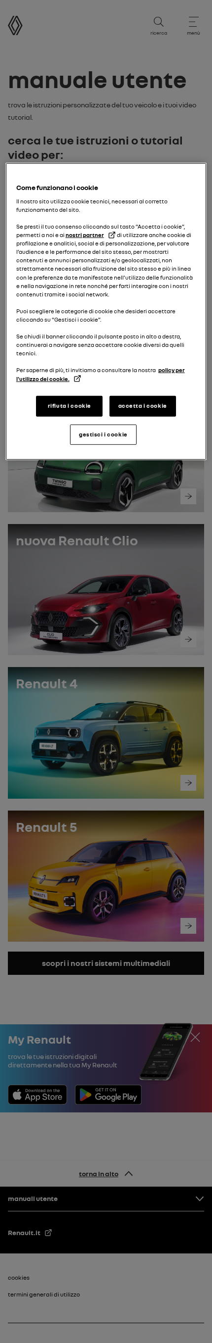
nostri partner (85, 235)
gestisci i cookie (103, 434)
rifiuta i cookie (69, 405)
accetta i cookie (142, 405)
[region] (106, 311)
